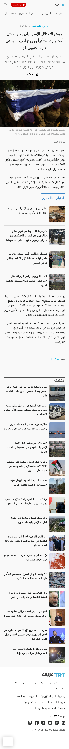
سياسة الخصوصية (33, 702)
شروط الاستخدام (56, 702)
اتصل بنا (33, 696)
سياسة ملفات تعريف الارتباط (50, 708)
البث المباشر (16, 5)
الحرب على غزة (40, 26)
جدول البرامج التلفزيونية (53, 696)
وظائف (21, 696)
